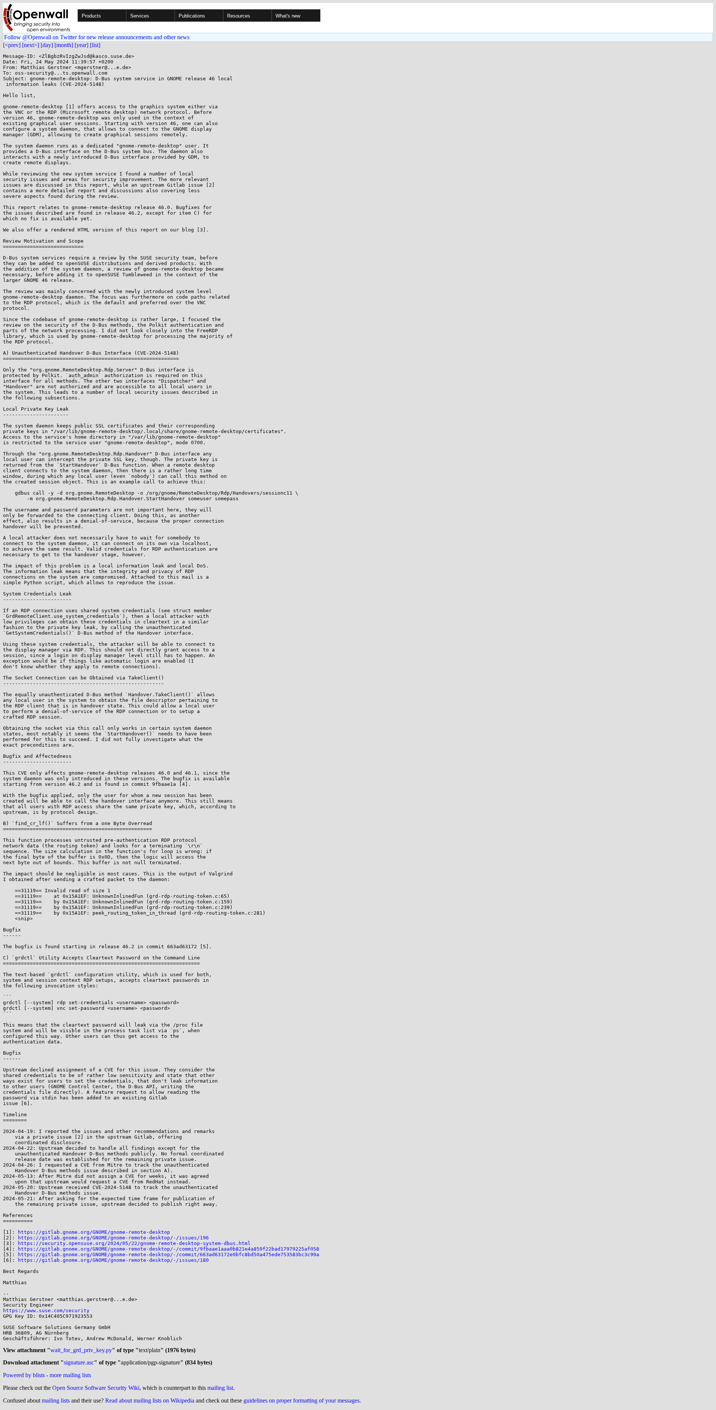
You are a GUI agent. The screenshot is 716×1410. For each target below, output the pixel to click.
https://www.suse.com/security (46, 1310)
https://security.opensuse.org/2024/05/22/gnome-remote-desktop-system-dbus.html (134, 1243)
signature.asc (79, 1362)
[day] (47, 45)
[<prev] (12, 45)
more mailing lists (70, 1375)
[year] (81, 45)
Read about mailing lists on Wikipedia (149, 1400)
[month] (63, 45)
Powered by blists (24, 1375)
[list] (95, 45)
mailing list (220, 1388)
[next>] (30, 45)
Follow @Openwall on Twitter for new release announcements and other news (96, 37)
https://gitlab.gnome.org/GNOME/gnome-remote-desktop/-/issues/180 (113, 1260)
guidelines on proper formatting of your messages (301, 1400)
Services (139, 16)
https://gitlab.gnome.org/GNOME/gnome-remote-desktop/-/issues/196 (113, 1238)
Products (91, 16)
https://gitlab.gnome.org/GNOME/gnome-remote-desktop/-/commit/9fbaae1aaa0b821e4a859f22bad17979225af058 (168, 1249)
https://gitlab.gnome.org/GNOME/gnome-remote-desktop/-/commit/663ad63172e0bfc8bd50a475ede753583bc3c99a (168, 1254)
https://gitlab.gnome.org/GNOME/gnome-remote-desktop (94, 1232)
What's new (288, 16)
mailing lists (56, 1400)
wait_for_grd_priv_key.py (81, 1350)
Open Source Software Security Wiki (95, 1388)
